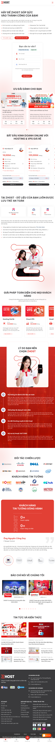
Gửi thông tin (26, 76)
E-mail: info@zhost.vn (36, 684)
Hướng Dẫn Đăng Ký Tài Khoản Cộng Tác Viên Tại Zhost (20, 652)
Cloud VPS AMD (25, 712)
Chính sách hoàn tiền (6, 712)
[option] (29, 544)
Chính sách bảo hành (6, 721)
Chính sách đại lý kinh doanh (40, 719)
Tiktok (41, 734)
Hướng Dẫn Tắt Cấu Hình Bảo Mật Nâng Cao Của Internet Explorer (40, 643)
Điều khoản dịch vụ (6, 714)
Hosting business (25, 708)
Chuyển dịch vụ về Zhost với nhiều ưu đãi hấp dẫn (13, 111)
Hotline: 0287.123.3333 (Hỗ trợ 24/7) (39, 694)
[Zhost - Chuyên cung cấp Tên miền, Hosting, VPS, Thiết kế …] (5, 2)
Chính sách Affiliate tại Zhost (39, 110)
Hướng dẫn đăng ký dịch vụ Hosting (42, 717)
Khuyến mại (4, 705)
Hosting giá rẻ (24, 705)
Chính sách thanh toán (6, 719)
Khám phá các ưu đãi (21, 37)
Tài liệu (3, 708)
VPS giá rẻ (23, 710)
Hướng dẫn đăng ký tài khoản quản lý (42, 710)
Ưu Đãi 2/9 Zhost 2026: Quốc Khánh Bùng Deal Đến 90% (12, 643)
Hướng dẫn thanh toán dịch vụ (40, 704)
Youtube (33, 734)
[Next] (51, 105)
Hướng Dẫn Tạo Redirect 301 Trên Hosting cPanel (19, 660)
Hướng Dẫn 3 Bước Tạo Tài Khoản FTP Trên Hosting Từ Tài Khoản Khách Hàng (47, 652)
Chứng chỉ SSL (24, 714)
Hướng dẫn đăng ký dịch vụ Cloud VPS (42, 715)
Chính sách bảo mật (6, 710)
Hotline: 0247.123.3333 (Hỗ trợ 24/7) (39, 682)
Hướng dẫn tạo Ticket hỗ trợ (40, 712)
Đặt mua (12, 184)
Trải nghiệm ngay (7, 37)
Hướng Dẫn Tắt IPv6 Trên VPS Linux (47, 660)
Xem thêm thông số (9, 170)
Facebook (17, 734)
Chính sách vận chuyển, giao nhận (9, 723)
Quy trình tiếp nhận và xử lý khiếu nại (10, 716)
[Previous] (3, 105)
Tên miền (23, 703)
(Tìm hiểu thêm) (40, 227)
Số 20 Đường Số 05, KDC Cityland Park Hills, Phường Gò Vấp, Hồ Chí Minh (41, 691)
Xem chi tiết (7, 333)
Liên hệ (3, 703)
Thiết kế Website (25, 716)
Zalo (25, 734)
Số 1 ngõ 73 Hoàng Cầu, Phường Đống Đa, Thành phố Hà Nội (41, 678)
